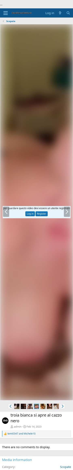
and (21, 433)
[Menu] (5, 13)
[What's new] (60, 13)
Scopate (65, 467)
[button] (10, 406)
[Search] (68, 13)
